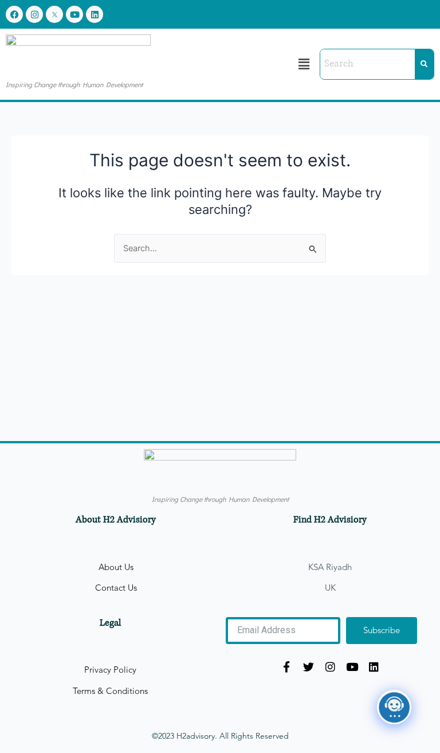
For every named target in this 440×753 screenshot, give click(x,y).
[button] (304, 64)
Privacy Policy (110, 670)
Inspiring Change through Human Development (74, 84)
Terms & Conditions (110, 691)
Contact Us (116, 588)
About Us (116, 567)
